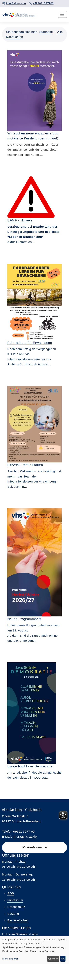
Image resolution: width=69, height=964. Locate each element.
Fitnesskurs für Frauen (25, 465)
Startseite (46, 32)
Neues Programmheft (24, 619)
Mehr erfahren (10, 958)
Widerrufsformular (34, 847)
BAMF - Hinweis (19, 220)
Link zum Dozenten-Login (20, 934)
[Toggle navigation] (62, 14)
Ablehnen (53, 958)
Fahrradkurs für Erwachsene (29, 343)
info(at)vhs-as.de (25, 836)
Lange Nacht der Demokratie (29, 766)
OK (62, 958)
